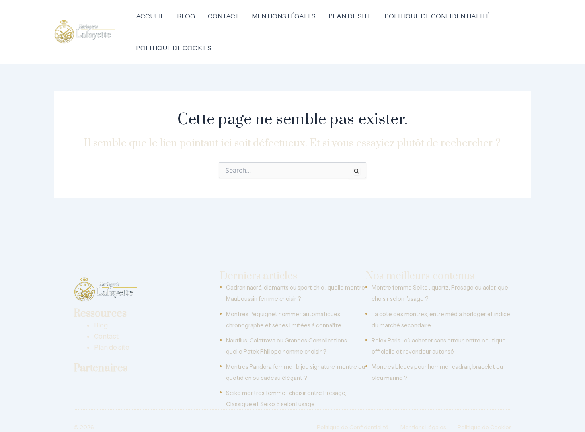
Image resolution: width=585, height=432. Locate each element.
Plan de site (350, 16)
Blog (186, 16)
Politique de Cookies (173, 48)
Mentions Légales (284, 16)
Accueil (150, 16)
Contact (223, 16)
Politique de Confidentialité (437, 16)
